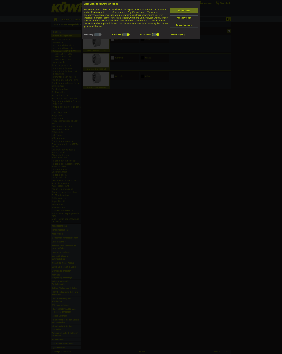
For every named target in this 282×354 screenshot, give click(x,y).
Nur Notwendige (184, 17)
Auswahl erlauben (184, 25)
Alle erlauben (184, 10)
